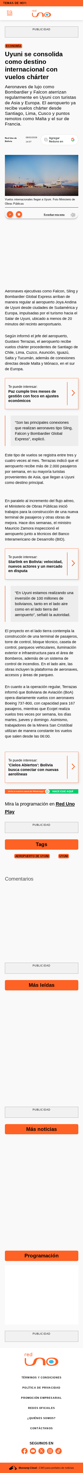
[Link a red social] (24, 1451)
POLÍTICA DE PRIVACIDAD (41, 1387)
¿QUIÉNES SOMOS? (41, 1418)
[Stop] (19, 214)
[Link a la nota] (73, 393)
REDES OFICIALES (41, 1408)
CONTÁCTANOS (41, 1428)
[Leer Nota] (10, 214)
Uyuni (63, 856)
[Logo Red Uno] (41, 13)
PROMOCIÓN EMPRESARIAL (41, 1397)
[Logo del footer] (41, 1365)
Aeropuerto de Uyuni (32, 856)
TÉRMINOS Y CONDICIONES (41, 1377)
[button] (9, 13)
